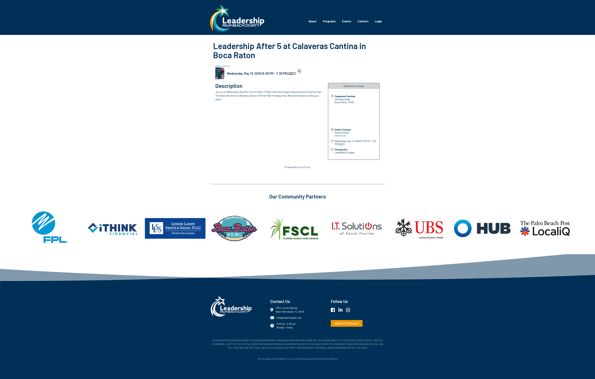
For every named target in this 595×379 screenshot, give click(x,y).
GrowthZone (304, 167)
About (313, 21)
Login (378, 21)
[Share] (299, 71)
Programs (329, 21)
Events (346, 21)
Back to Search (222, 66)
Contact (363, 21)
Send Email (340, 135)
